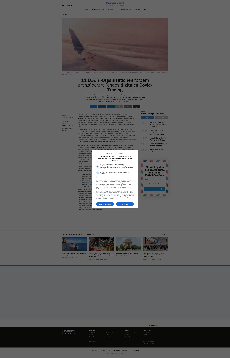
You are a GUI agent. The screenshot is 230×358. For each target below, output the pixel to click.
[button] (115, 177)
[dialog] (115, 179)
